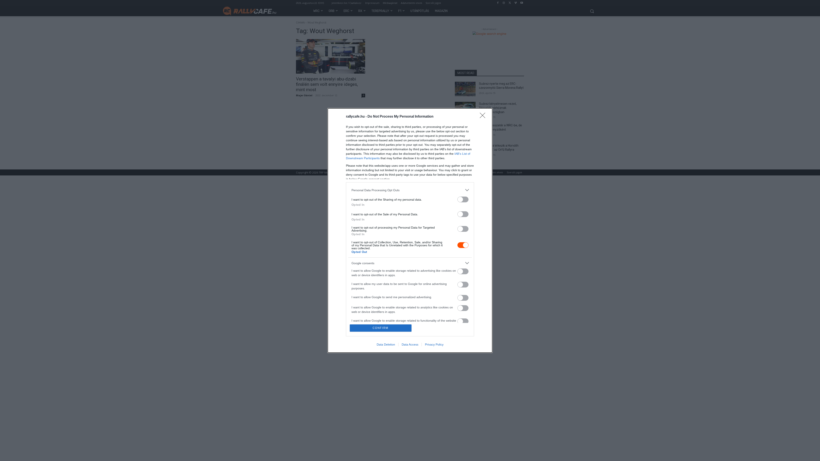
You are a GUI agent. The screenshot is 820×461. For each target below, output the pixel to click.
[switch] (463, 199)
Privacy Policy (434, 344)
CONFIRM (380, 328)
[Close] (484, 117)
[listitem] (410, 190)
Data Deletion (386, 344)
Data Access (410, 344)
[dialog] (410, 230)
